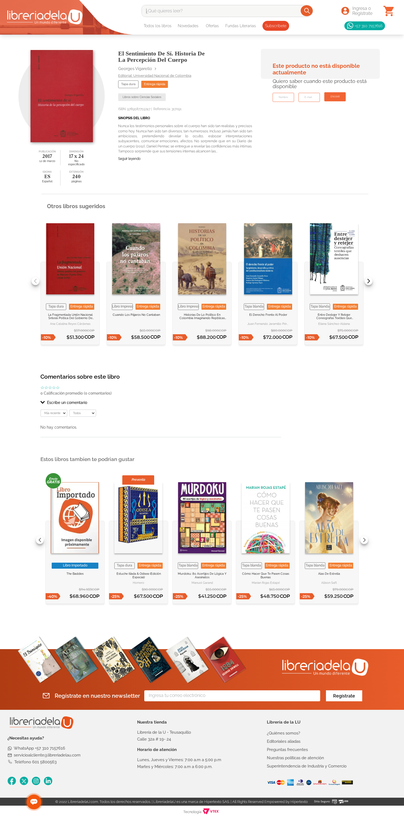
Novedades (188, 26)
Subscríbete (275, 26)
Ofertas (212, 26)
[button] (160, 402)
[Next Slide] (368, 281)
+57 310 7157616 (368, 25)
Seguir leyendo (129, 159)
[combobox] (227, 11)
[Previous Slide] (35, 281)
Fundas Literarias (240, 26)
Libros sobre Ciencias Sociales (142, 97)
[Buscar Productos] (307, 10)
